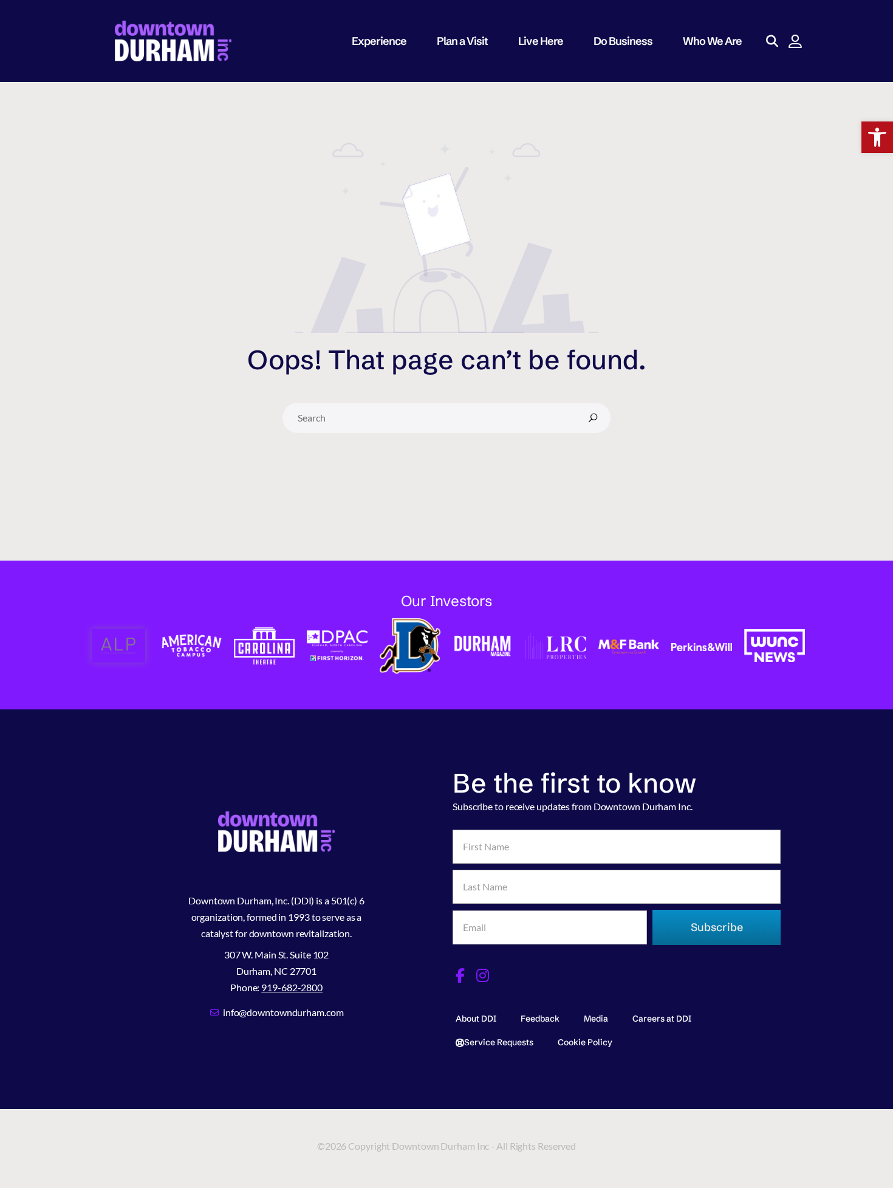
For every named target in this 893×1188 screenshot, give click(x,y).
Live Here (540, 41)
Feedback (540, 1018)
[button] (877, 137)
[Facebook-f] (460, 975)
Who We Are (712, 41)
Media (596, 1018)
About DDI (476, 1018)
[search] (593, 418)
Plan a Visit (462, 41)
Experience (379, 41)
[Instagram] (483, 975)
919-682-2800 (292, 987)
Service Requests (498, 1042)
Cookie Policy (585, 1042)
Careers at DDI (661, 1018)
